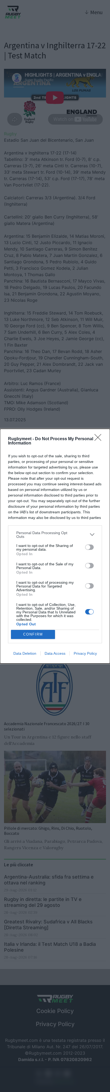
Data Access (55, 653)
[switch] (89, 547)
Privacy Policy (85, 653)
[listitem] (55, 534)
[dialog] (55, 546)
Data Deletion (24, 653)
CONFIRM (33, 634)
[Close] (100, 439)
